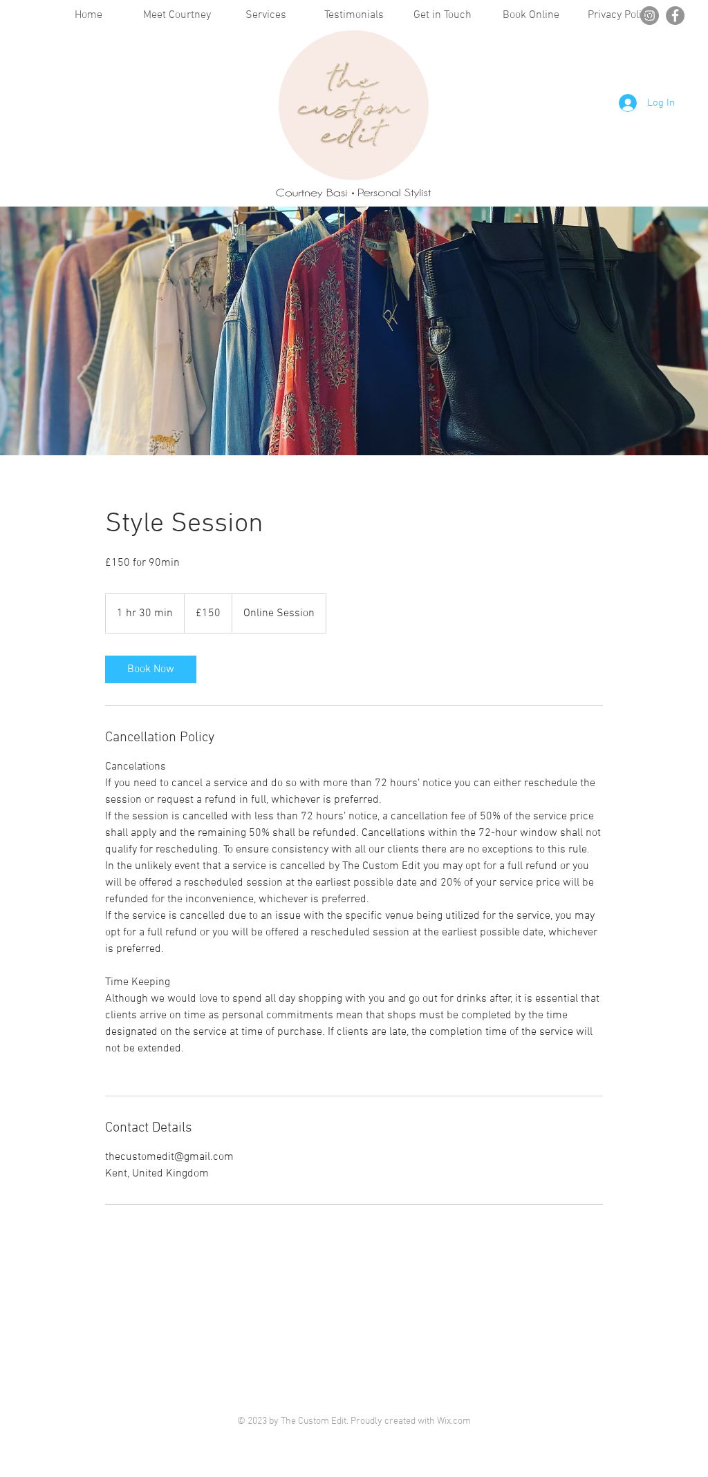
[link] (150, 669)
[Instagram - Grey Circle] (649, 15)
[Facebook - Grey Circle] (675, 15)
